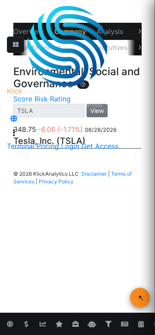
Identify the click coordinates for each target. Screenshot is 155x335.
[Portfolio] (75, 324)
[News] (124, 324)
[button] (15, 45)
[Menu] (14, 133)
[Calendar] (141, 324)
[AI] (92, 324)
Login (70, 146)
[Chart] (42, 324)
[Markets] (10, 324)
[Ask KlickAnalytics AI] (140, 298)
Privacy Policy (56, 181)
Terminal (20, 146)
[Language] (14, 119)
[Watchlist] (59, 324)
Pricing (48, 146)
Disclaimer (94, 174)
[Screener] (108, 324)
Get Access (99, 146)
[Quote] (26, 324)
